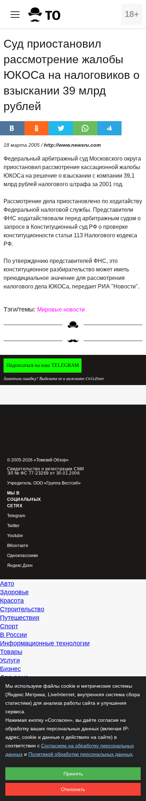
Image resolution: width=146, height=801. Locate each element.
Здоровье (14, 592)
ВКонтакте (17, 545)
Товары (11, 651)
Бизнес (10, 668)
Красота (12, 600)
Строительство (22, 609)
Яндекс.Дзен (20, 565)
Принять (73, 773)
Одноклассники (22, 555)
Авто (7, 583)
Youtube (15, 536)
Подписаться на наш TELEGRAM (42, 365)
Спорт (9, 626)
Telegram (16, 516)
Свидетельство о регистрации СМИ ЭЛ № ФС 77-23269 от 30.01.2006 (45, 471)
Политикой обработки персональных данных (80, 754)
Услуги (10, 660)
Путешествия (19, 617)
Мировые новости (61, 310)
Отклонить (73, 789)
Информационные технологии (45, 643)
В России (13, 634)
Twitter (13, 526)
